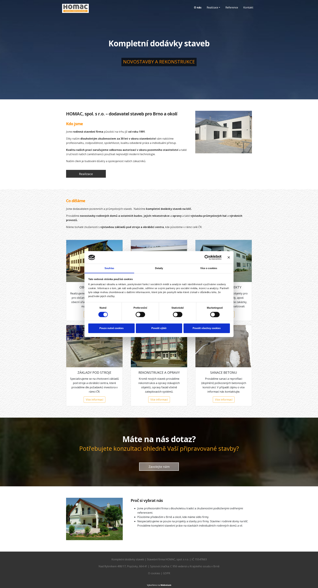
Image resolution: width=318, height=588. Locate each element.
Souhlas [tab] (109, 268)
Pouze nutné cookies (111, 328)
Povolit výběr (159, 328)
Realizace (212, 7)
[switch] (140, 314)
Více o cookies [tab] (208, 268)
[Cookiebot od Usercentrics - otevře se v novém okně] (206, 257)
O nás (197, 7)
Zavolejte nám (159, 466)
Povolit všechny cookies (207, 328)
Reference (231, 7)
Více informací (94, 399)
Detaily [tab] (159, 268)
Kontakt (248, 7)
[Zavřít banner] (229, 257)
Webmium (165, 585)
